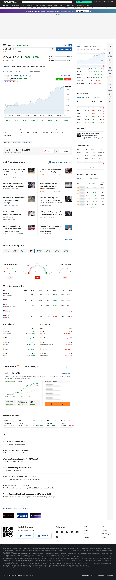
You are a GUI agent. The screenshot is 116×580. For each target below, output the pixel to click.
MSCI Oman (64, 421)
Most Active (80, 97)
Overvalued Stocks (104, 7)
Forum (42, 67)
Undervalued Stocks (93, 7)
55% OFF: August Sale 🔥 (83, 1)
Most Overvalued (94, 178)
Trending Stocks (83, 145)
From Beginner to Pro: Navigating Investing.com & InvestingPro (91, 134)
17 (30, 142)
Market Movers (82, 93)
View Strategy (65, 373)
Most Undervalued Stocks (86, 174)
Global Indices (50, 7)
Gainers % (89, 97)
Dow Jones (80, 71)
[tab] (7, 251)
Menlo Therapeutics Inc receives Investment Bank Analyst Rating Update (49, 186)
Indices (6, 7)
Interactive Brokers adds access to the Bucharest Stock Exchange (14, 200)
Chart (13, 67)
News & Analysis (23, 67)
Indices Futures (31, 7)
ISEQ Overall (7, 421)
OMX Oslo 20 (36, 421)
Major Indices (14, 7)
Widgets (86, 537)
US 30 (79, 66)
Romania (18, 142)
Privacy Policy (100, 575)
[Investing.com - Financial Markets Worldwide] (10, 2)
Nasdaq (79, 77)
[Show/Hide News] (30, 76)
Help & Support (106, 534)
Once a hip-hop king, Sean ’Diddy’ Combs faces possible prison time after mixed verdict (51, 200)
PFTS (19, 421)
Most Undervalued (82, 178)
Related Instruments (34, 71)
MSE (48, 421)
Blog (85, 526)
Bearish (50, 151)
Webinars (80, 128)
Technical (34, 67)
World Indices (22, 7)
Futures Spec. (58, 7)
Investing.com (48, 174)
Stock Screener (71, 5)
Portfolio (87, 534)
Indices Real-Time (40, 7)
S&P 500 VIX (80, 80)
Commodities (87, 46)
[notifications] (109, 2)
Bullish (66, 151)
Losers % (96, 97)
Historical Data (23, 71)
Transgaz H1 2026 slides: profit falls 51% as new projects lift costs (14, 171)
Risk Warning (110, 575)
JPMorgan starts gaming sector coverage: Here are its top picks (51, 213)
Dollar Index (80, 83)
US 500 (79, 69)
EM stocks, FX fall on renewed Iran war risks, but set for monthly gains (13, 214)
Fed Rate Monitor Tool (69, 7)
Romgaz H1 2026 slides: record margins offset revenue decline (14, 185)
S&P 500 (79, 74)
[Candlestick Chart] (5, 76)
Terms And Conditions (87, 575)
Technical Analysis (12, 245)
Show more (68, 239)
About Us (104, 526)
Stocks (100, 46)
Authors (104, 537)
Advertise (104, 530)
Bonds (94, 46)
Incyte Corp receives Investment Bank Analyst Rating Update (51, 170)
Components (13, 71)
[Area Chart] (8, 76)
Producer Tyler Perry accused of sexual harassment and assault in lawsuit (50, 228)
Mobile (86, 530)
